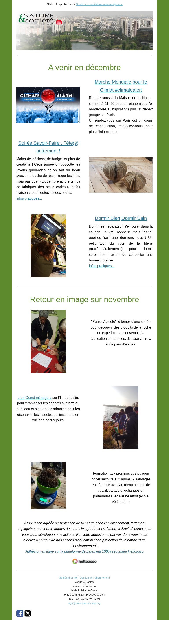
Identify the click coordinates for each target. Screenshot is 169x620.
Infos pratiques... (29, 198)
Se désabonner (68, 577)
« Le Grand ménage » (34, 398)
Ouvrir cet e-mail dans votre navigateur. (99, 4)
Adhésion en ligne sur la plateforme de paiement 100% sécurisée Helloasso (85, 551)
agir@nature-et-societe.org (84, 603)
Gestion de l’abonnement (95, 577)
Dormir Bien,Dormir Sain (121, 218)
